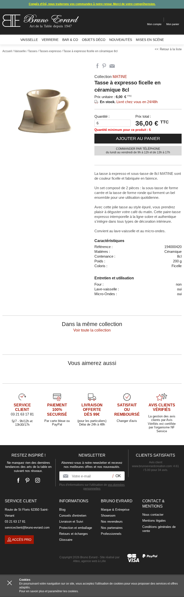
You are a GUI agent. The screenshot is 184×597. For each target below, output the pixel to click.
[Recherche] (139, 20)
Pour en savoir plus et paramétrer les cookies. (49, 591)
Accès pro (21, 540)
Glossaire (65, 540)
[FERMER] (9, 583)
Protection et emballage (75, 528)
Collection (110, 77)
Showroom (108, 515)
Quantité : (101, 116)
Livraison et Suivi (71, 521)
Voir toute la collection (92, 330)
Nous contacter (152, 514)
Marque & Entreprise (115, 509)
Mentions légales (154, 520)
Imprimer (120, 66)
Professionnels (111, 534)
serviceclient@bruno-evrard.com (27, 527)
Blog (62, 509)
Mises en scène (150, 40)
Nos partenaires (112, 528)
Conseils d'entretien (72, 515)
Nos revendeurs (112, 521)
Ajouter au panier (138, 138)
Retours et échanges (73, 534)
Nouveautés (120, 40)
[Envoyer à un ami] (112, 66)
